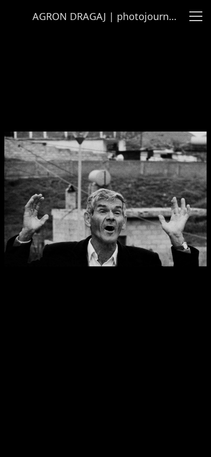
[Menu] (196, 16)
